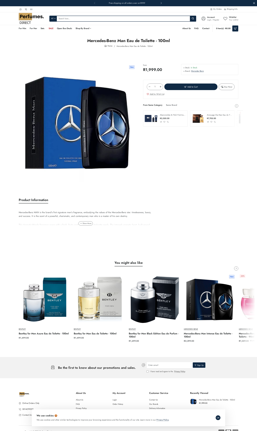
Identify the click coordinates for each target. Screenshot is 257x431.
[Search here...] (193, 18)
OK (218, 417)
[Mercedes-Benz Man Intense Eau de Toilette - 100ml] (210, 300)
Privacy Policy (162, 419)
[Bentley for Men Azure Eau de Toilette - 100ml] (45, 300)
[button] (161, 2)
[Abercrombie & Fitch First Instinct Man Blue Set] (151, 118)
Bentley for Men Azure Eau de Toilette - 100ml (44, 333)
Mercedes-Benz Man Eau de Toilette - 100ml (217, 400)
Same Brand (171, 105)
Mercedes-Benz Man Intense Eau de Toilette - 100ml (208, 335)
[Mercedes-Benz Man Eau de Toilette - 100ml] (193, 401)
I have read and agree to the (167, 371)
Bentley (22, 329)
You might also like (129, 262)
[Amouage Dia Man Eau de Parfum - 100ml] (198, 118)
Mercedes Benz (197, 71)
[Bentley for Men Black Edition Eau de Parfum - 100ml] (155, 300)
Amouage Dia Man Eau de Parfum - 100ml (219, 115)
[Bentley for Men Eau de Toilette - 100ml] (100, 300)
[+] (160, 87)
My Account (119, 393)
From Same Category (152, 105)
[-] (149, 87)
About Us (81, 393)
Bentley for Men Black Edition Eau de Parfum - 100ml (154, 335)
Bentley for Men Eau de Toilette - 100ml (95, 333)
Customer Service (158, 393)
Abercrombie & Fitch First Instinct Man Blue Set (172, 115)
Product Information (33, 200)
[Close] (254, 3)
